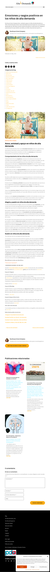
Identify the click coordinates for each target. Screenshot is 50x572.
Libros (7, 94)
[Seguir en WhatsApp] (14, 67)
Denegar (32, 566)
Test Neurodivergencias (10, 521)
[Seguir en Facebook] (6, 67)
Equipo (6, 530)
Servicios (7, 528)
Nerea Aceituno (9, 95)
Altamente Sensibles (10, 76)
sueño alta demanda (10, 106)
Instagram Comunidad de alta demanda (14, 314)
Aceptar (22, 566)
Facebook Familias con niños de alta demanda (15, 317)
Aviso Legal (7, 539)
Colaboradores (9, 81)
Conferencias (8, 83)
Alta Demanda (9, 75)
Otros (7, 100)
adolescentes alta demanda (11, 72)
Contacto (7, 535)
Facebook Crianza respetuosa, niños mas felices (16, 319)
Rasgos (7, 102)
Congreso (7, 533)
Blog (6, 516)
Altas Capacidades (9, 78)
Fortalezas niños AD (10, 91)
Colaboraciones (9, 79)
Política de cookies (28, 569)
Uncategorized (9, 108)
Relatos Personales (10, 103)
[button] (47, 556)
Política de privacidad (35, 569)
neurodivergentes (9, 97)
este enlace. (39, 269)
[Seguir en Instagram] (9, 67)
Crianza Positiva (9, 84)
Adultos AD (8, 73)
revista (7, 105)
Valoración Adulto (8, 525)
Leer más (8, 397)
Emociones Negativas (10, 86)
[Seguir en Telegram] (11, 67)
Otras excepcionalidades (11, 98)
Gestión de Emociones (40, 57)
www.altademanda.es (18, 269)
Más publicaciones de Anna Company (17, 345)
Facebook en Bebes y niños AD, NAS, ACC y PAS (15, 322)
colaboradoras (9, 277)
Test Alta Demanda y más (10, 518)
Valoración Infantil (9, 523)
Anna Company (11, 381)
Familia (7, 87)
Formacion (8, 89)
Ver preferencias (43, 566)
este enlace (14, 283)
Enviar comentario (37, 502)
